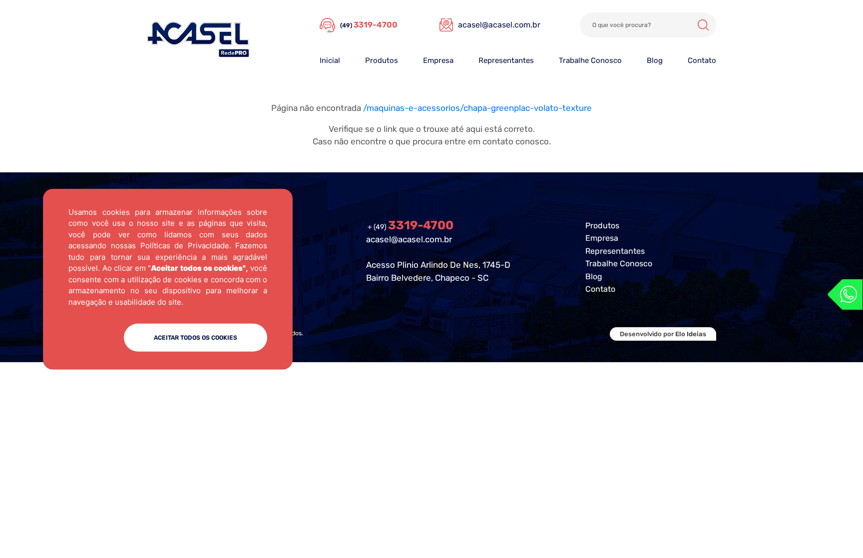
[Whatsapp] (845, 294)
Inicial (330, 60)
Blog (655, 60)
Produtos (381, 60)
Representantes (506, 60)
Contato (702, 60)
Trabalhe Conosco (590, 60)
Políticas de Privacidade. (185, 245)
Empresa (438, 60)
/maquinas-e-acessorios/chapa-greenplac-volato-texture (477, 108)
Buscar (703, 24)
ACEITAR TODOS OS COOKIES (195, 337)
